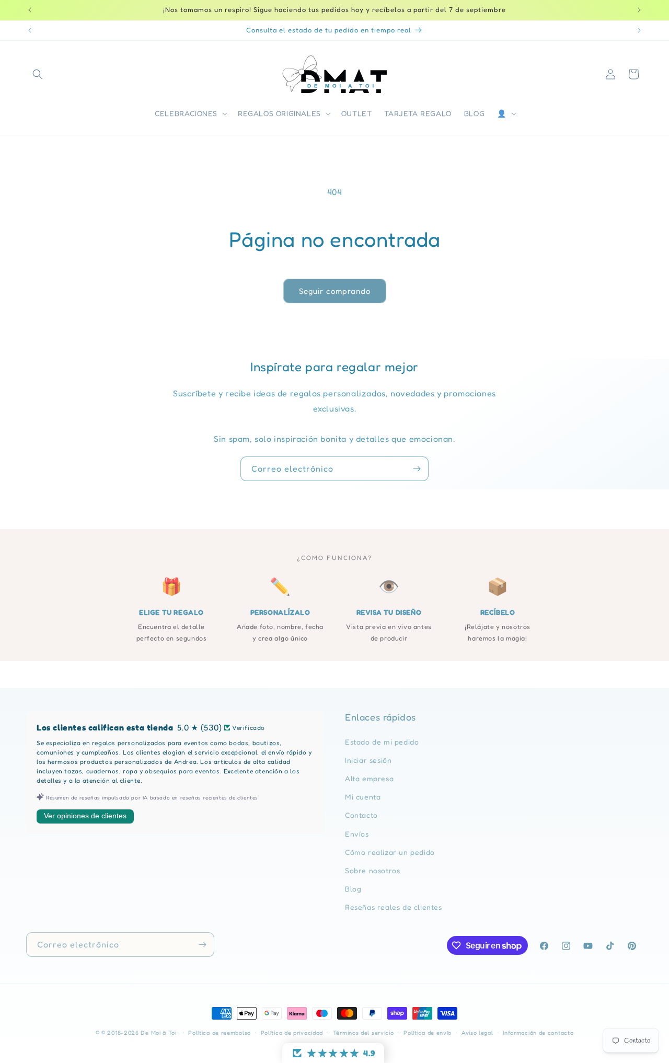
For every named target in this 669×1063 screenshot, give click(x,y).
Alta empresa (369, 778)
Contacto (361, 815)
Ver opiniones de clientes (85, 816)
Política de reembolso (219, 1032)
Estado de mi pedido (382, 741)
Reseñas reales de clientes (393, 907)
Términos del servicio (363, 1032)
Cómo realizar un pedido (390, 852)
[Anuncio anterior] (29, 10)
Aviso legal (477, 1032)
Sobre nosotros (372, 870)
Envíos (357, 833)
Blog (353, 888)
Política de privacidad (292, 1032)
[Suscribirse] (416, 468)
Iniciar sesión (368, 760)
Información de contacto (538, 1032)
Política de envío (427, 1032)
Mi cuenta (362, 796)
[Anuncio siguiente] (639, 10)
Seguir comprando (335, 291)
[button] (37, 74)
